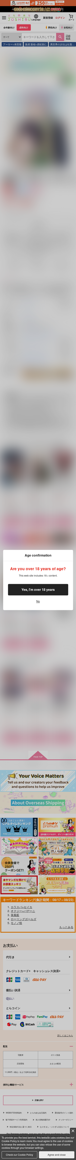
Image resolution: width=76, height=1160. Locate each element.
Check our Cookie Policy (19, 1154)
